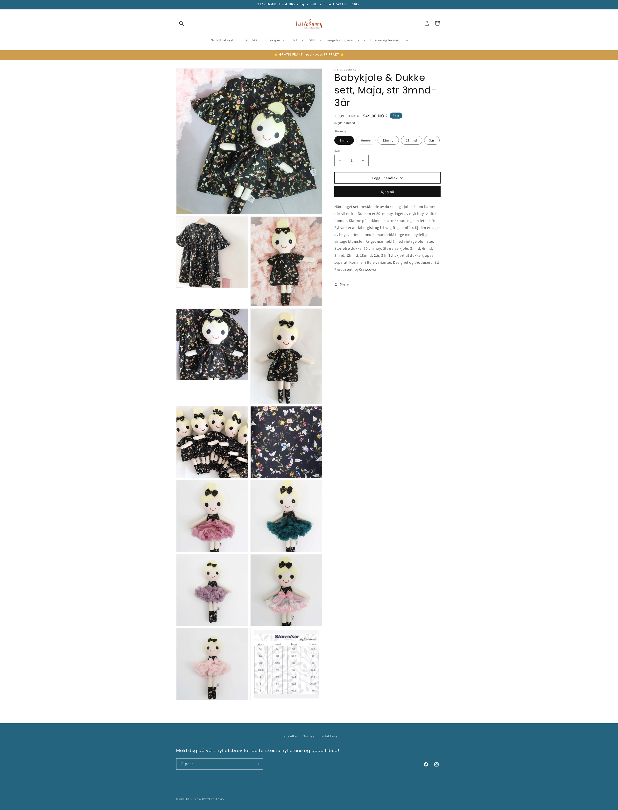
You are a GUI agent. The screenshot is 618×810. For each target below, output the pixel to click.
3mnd (344, 140)
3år (432, 140)
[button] (181, 23)
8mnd (368, 141)
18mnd (411, 140)
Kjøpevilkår (289, 736)
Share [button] (344, 284)
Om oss (308, 736)
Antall (338, 151)
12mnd (388, 140)
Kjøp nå (387, 191)
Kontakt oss (328, 736)
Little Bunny (193, 799)
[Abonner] (257, 764)
